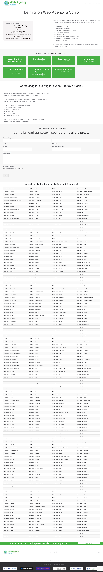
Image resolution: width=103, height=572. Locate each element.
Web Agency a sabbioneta (58, 403)
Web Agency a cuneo (8, 512)
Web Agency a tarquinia (82, 221)
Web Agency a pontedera (57, 300)
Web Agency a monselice (34, 497)
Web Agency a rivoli (56, 374)
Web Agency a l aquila (34, 327)
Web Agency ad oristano (82, 512)
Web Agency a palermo (57, 218)
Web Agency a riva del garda (58, 371)
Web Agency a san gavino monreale (60, 430)
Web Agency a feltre (8, 539)
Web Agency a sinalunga (57, 521)
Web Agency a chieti (8, 421)
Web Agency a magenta (34, 406)
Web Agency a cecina (8, 386)
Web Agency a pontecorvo (58, 297)
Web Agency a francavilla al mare (36, 241)
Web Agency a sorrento (57, 536)
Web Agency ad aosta (82, 427)
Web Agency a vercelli (82, 330)
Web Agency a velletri (82, 312)
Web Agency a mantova (34, 427)
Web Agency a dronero (9, 524)
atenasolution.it (11, 568)
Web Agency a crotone (9, 506)
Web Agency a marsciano (34, 430)
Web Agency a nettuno (57, 191)
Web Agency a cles (8, 456)
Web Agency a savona (57, 486)
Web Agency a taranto (82, 218)
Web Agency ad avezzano (83, 474)
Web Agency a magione (34, 409)
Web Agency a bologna (9, 238)
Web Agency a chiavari (9, 415)
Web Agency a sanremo (57, 453)
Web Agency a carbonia (9, 315)
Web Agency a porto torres (58, 315)
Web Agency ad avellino (82, 468)
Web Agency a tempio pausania (84, 224)
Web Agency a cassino (9, 341)
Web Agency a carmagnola (10, 321)
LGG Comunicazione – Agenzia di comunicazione (18, 34)
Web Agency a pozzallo (57, 324)
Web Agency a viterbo (82, 356)
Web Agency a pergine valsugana (59, 247)
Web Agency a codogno (9, 462)
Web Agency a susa (81, 212)
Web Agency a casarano (9, 336)
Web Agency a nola (56, 197)
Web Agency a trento (81, 277)
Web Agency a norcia (56, 200)
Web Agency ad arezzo (82, 439)
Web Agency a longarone (34, 380)
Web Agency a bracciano (9, 265)
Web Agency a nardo (33, 539)
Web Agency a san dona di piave (59, 427)
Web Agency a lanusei (34, 338)
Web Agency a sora (56, 533)
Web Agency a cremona (9, 503)
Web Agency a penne (56, 244)
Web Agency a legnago (34, 356)
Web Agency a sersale (57, 503)
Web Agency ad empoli (82, 483)
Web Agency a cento (8, 394)
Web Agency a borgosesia (9, 253)
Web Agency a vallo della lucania (84, 300)
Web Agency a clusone (9, 459)
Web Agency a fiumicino (34, 212)
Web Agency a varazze (82, 303)
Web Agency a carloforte (9, 318)
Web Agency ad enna (82, 486)
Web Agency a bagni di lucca (10, 197)
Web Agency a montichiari (34, 521)
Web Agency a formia (33, 232)
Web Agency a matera (34, 444)
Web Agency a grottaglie (34, 297)
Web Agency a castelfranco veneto (11, 350)
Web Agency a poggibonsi (58, 288)
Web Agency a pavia (56, 238)
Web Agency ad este (81, 491)
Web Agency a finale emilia (35, 197)
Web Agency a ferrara (33, 191)
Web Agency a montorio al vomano (36, 524)
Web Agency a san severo (57, 444)
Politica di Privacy (9, 166)
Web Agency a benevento (9, 221)
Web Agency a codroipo (9, 465)
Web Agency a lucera (33, 389)
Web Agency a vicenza (82, 344)
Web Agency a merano (34, 453)
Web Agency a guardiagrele (35, 309)
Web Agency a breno (8, 271)
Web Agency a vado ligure (83, 288)
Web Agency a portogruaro (58, 318)
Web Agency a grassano (34, 288)
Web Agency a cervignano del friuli (11, 400)
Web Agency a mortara (34, 533)
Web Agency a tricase (82, 283)
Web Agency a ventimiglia (83, 324)
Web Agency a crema (8, 500)
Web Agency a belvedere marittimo (11, 218)
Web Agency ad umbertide (83, 530)
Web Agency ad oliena (82, 509)
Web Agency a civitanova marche (11, 450)
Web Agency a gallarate (34, 259)
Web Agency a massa (33, 436)
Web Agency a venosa (82, 321)
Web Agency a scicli (56, 494)
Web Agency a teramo (82, 227)
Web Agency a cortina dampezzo (11, 491)
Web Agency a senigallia (57, 497)
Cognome (54, 143)
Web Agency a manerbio (34, 421)
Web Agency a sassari (57, 474)
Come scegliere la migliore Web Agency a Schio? (18, 38)
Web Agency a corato (8, 483)
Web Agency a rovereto (57, 394)
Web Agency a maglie (33, 412)
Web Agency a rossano (57, 389)
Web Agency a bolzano (9, 241)
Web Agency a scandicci (57, 489)
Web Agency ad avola (82, 477)
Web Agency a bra (8, 262)
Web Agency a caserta (9, 338)
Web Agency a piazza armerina (59, 265)
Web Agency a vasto (81, 309)
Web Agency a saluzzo (57, 415)
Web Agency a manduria (34, 418)
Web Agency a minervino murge (36, 468)
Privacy (21, 168)
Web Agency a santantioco (58, 462)
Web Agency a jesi (33, 321)
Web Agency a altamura (9, 191)
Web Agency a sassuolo (57, 480)
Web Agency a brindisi (9, 280)
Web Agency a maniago (34, 424)
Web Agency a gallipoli (34, 262)
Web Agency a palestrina (57, 221)
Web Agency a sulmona (82, 209)
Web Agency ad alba (81, 397)
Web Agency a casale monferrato (11, 333)
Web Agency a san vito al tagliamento (60, 447)
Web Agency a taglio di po (83, 215)
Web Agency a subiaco (82, 206)
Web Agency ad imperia (82, 494)
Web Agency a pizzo (56, 285)
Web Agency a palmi (56, 224)
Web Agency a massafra (34, 439)
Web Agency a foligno (33, 221)
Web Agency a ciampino (9, 427)
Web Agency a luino (33, 394)
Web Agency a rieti (56, 362)
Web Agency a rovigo (56, 397)
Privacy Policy (50, 552)
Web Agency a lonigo (33, 383)
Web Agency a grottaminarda (35, 300)
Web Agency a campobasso (10, 303)
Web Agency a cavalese (9, 380)
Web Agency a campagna (9, 297)
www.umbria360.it (95, 568)
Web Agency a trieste (81, 285)
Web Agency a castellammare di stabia (12, 353)
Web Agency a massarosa (34, 441)
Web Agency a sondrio (57, 530)
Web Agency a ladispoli (34, 333)
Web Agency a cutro (8, 515)
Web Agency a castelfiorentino (10, 347)
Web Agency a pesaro (57, 253)
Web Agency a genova (34, 268)
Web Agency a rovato (56, 391)
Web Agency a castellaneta (10, 359)
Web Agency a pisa (56, 277)
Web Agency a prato (56, 327)
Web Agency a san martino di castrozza (60, 439)
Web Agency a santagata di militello (60, 459)
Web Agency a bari (8, 203)
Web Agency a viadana (82, 336)
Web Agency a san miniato (58, 441)
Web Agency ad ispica (82, 500)
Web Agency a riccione (57, 359)
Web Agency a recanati (57, 344)
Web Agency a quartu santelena (59, 333)
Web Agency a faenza (8, 530)
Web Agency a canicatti (9, 306)
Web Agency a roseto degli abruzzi (59, 383)
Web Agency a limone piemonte (36, 365)
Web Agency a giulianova (34, 280)
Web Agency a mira (33, 471)
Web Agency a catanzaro (9, 374)
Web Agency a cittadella (9, 444)
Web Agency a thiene (82, 244)
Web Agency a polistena (57, 291)
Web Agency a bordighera (9, 244)
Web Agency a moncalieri (34, 491)
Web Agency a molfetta (34, 489)
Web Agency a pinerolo (57, 268)
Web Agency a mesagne (34, 456)
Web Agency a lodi (33, 377)
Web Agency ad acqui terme (83, 374)
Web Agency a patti (56, 235)
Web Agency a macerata (34, 397)
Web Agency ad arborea (82, 433)
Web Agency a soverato (57, 539)
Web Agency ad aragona (82, 430)
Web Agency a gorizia (33, 285)
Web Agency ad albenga (82, 403)
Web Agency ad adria (82, 380)
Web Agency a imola (33, 318)
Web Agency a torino (81, 259)
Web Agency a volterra (82, 365)
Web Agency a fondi (33, 227)
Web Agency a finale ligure (35, 200)
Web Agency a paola (56, 227)
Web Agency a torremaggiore (83, 265)
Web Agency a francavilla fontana (36, 244)
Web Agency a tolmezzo (82, 256)
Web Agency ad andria (82, 421)
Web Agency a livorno (33, 371)
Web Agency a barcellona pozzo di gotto (12, 200)
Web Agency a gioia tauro (34, 277)
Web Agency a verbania (82, 327)
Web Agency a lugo (33, 391)
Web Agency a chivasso (9, 424)
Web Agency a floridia (33, 215)
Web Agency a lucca (33, 386)
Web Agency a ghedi (33, 271)
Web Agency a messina (34, 459)
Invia (6, 175)
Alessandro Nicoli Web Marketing (18, 26)
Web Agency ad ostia (81, 524)
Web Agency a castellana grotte (11, 356)
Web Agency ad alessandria (83, 406)
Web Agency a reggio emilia (58, 350)
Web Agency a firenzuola (34, 206)
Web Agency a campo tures (10, 300)
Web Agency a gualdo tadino (35, 306)
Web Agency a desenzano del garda (12, 518)
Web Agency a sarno (56, 468)
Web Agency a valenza (82, 294)
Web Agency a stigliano (82, 200)
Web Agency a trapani (82, 274)
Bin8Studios (18, 27)
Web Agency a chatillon (9, 409)
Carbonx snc (18, 29)
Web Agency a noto (56, 203)
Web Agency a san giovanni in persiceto (61, 433)
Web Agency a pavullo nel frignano (59, 241)
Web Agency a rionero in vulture (59, 368)
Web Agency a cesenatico (9, 406)
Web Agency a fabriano (9, 527)
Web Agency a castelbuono (10, 344)
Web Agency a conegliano (9, 477)
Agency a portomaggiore (9, 188)
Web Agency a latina (33, 344)
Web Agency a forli (33, 230)
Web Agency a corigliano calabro (11, 486)
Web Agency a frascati (34, 247)
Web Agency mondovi (82, 536)
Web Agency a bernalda (9, 227)
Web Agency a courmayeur (10, 497)
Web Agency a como (8, 474)
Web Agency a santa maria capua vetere (61, 456)
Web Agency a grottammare (35, 303)
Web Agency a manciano (34, 415)
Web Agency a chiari (8, 412)
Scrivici (87, 543)
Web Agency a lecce (33, 350)
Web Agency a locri (33, 374)
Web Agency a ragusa (57, 336)
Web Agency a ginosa (33, 274)
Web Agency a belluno (9, 215)
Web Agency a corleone (9, 489)
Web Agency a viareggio (82, 338)
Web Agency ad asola (82, 456)
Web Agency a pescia (57, 259)
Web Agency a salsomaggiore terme (60, 412)
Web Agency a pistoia (57, 280)
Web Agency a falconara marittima (11, 533)
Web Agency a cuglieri (9, 509)
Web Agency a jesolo (33, 324)
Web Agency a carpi (8, 324)
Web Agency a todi (81, 250)
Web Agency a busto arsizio (10, 288)
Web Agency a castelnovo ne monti (11, 362)
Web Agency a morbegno (34, 530)
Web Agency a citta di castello (10, 441)
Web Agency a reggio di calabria (59, 347)
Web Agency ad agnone (82, 383)
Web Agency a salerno (57, 406)
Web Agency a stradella (82, 203)
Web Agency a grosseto (34, 294)
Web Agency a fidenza (34, 194)
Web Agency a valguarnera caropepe (85, 297)
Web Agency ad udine (82, 527)
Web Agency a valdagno (82, 291)
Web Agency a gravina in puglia (36, 291)
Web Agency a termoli (82, 232)
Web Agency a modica (34, 480)
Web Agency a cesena (9, 403)
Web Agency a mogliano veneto (36, 483)
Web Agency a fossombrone (35, 238)
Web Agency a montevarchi (35, 518)
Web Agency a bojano (9, 235)
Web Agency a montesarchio (35, 515)
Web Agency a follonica (34, 224)
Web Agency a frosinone (34, 250)
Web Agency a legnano (34, 359)
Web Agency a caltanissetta (10, 294)
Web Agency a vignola (82, 353)
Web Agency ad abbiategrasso (84, 368)
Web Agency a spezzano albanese (84, 191)
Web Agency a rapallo (57, 338)
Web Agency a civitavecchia (10, 453)
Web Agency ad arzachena (83, 447)
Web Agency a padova (57, 215)
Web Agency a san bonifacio (58, 421)
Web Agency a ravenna (57, 341)
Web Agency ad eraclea (82, 489)
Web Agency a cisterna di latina (11, 439)
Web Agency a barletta (9, 206)
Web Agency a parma (56, 230)
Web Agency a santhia (57, 465)
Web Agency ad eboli (82, 480)
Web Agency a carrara (9, 327)
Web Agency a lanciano (34, 336)
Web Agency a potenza (57, 321)
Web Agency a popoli (56, 306)
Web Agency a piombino (57, 271)
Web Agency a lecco (33, 353)
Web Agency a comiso (9, 471)
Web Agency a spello (81, 188)
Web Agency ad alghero (82, 409)
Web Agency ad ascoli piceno (83, 453)
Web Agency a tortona (82, 268)
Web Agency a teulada (82, 241)
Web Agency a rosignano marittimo (59, 386)
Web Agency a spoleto (82, 197)
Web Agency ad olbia (82, 506)
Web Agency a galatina (34, 256)
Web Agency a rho (56, 356)
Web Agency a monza (33, 527)
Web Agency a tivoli (81, 247)
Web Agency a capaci (8, 312)
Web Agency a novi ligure (57, 209)
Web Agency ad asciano (82, 450)
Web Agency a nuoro (56, 212)
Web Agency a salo (56, 409)
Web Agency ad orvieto (82, 518)
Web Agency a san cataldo (58, 424)
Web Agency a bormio (9, 256)
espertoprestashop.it (46, 568)
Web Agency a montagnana (35, 500)
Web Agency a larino (33, 341)
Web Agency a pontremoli (57, 303)
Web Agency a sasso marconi (58, 477)
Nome (4, 143)
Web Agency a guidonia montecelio (36, 315)
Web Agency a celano (8, 391)
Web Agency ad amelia (82, 412)
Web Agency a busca (8, 285)
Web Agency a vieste (81, 347)
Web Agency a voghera (82, 362)
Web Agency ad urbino (82, 533)
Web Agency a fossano (34, 235)
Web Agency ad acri (81, 377)
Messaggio (7, 153)
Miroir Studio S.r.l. (18, 36)
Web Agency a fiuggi (33, 209)
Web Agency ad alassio (82, 391)
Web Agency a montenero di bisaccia (37, 506)
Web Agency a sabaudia (57, 400)
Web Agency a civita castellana (10, 447)
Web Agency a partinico (57, 232)
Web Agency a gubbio (34, 312)
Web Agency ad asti (81, 462)
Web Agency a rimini (56, 365)
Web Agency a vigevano (82, 350)
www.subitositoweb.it (79, 568)
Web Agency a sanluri (57, 450)
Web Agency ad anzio (82, 424)
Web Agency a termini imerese (84, 230)
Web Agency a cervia (8, 397)
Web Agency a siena (56, 515)
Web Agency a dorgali (9, 521)
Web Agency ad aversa (82, 471)
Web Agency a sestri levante (58, 506)
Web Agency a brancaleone (10, 268)
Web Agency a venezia (82, 318)
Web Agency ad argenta (82, 441)
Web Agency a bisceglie (9, 232)
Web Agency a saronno (57, 471)
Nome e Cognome (9, 138)
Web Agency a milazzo (34, 465)
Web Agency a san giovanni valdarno (60, 436)
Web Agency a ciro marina (9, 436)
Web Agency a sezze (56, 509)
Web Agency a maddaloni (34, 403)
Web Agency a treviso (82, 280)
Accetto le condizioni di (14, 168)
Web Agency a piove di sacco (58, 274)
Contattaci (40, 552)
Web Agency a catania (9, 371)
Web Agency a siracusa (57, 527)
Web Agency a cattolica (9, 377)
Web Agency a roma (56, 380)
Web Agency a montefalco (34, 503)
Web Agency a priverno (57, 330)
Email (5, 146)
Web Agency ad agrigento (83, 386)
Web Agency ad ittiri (81, 503)
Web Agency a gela (33, 265)
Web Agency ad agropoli (82, 389)
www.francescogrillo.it (30, 568)
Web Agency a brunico (9, 283)
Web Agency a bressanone (10, 277)
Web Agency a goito (33, 283)
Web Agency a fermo (33, 188)
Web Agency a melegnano (34, 447)
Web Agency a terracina (82, 238)
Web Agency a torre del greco (83, 262)
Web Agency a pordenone (57, 309)
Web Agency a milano (33, 462)
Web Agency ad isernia (82, 497)
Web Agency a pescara (57, 256)
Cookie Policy (62, 552)
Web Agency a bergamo (9, 224)
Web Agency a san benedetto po (59, 418)
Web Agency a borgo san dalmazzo (11, 247)
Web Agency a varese (82, 306)
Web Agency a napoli (33, 536)
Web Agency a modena (34, 477)
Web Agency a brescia (9, 274)
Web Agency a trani (81, 271)
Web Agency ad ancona (82, 418)
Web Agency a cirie (8, 433)
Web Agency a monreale (34, 494)
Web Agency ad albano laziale (84, 400)
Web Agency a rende (56, 353)
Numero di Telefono (58, 146)
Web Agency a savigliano (57, 483)
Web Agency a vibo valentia (83, 341)
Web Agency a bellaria (9, 212)
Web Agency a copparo (9, 480)
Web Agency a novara (57, 206)
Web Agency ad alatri (82, 394)
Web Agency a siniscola (57, 524)
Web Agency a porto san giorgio (59, 312)
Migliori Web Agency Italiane (91, 3)
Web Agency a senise (57, 500)
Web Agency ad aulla (82, 465)
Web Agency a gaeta (33, 253)
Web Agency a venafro (82, 315)
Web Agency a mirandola (34, 474)
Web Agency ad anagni (82, 415)
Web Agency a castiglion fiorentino (11, 365)
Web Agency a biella (8, 230)
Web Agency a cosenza (9, 494)
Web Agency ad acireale (82, 371)
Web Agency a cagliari (9, 291)
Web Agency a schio (56, 491)
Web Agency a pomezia (57, 294)
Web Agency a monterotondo (35, 512)
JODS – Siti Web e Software (18, 33)
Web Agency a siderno (57, 512)
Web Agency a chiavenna (9, 418)
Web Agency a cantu (8, 309)
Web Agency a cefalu (8, 389)
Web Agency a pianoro (57, 262)
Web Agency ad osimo (82, 521)
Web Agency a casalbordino (10, 330)
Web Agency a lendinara (34, 362)
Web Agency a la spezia (34, 330)
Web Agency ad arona (82, 444)
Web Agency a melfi (33, 450)
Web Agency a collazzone (9, 468)
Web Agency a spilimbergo (83, 194)
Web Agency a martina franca (35, 433)
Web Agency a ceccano (9, 383)
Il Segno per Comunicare (18, 31)
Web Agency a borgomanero (10, 250)
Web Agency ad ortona (82, 515)
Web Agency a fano (8, 536)
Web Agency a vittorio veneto (83, 359)
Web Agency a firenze (33, 203)
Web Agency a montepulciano (35, 509)
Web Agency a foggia (33, 218)
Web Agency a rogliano (57, 377)
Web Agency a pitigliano (57, 283)
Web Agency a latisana (34, 347)
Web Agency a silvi (56, 518)
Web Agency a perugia (57, 250)
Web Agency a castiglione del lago (11, 368)
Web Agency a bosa (8, 259)
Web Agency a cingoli (8, 430)
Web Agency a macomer (34, 400)
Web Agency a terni (81, 235)
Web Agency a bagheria (9, 194)
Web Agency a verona (82, 333)
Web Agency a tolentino (82, 253)
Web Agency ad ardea (82, 436)
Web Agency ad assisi (82, 459)
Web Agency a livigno (33, 368)
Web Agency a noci (56, 194)
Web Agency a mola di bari (35, 486)
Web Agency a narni (56, 188)
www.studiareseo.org (62, 568)
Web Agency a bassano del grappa (11, 209)
